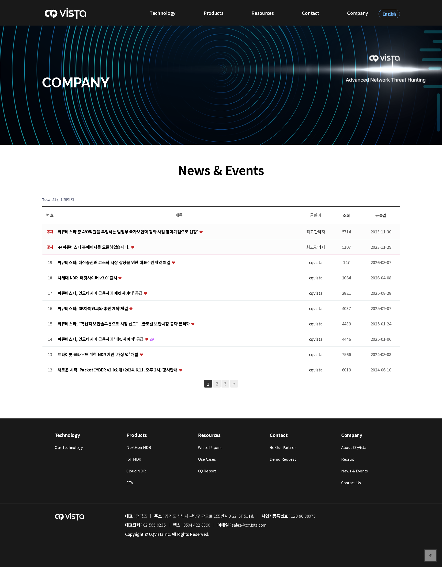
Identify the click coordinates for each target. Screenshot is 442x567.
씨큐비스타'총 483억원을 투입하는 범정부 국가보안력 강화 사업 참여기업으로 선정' (128, 232)
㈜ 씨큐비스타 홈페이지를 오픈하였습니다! (94, 247)
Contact (310, 12)
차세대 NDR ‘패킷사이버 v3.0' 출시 (88, 278)
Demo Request (283, 459)
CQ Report (207, 470)
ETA (129, 482)
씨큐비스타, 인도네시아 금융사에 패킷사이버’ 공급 (100, 293)
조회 (346, 215)
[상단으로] (430, 555)
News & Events (354, 470)
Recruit (347, 459)
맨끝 (234, 384)
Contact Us (351, 482)
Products (213, 12)
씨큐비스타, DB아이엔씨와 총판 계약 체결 (93, 308)
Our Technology (69, 447)
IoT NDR (133, 459)
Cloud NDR (136, 470)
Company (357, 12)
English (389, 14)
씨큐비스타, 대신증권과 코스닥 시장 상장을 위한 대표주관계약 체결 (114, 262)
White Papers (209, 447)
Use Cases (207, 459)
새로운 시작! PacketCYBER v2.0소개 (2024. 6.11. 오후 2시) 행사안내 (118, 370)
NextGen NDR (138, 447)
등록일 (380, 215)
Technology (162, 12)
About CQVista (353, 447)
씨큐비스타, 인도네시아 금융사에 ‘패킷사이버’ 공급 (101, 339)
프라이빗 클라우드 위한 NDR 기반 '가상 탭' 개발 (98, 354)
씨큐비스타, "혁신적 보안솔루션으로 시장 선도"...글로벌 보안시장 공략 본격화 (124, 324)
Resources (262, 12)
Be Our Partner (283, 447)
